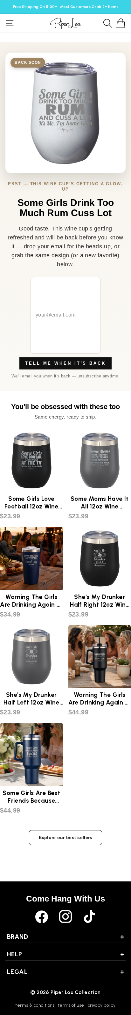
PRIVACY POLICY (101, 1005)
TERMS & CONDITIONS (34, 1005)
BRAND (65, 936)
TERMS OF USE (71, 1005)
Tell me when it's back (65, 363)
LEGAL (65, 971)
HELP (65, 954)
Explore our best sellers (66, 837)
